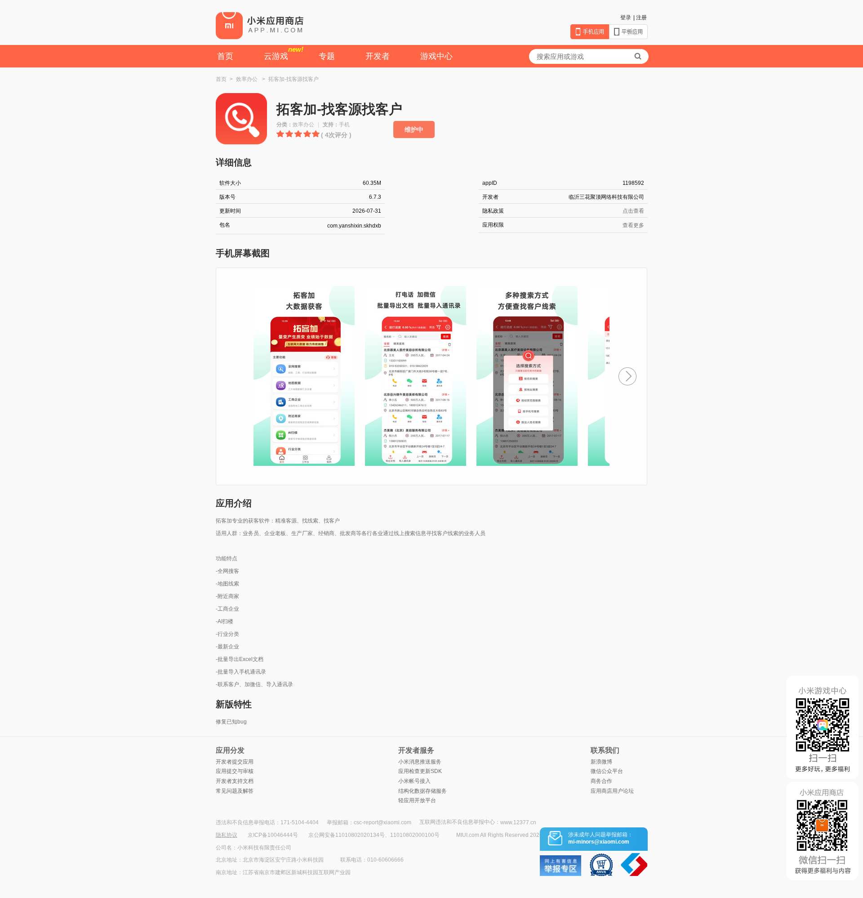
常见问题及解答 (235, 791)
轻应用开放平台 (417, 800)
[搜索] (638, 56)
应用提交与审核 (235, 771)
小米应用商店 (259, 25)
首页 (225, 56)
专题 (327, 56)
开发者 (377, 56)
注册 (641, 17)
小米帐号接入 (414, 781)
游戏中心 (436, 56)
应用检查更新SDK (420, 771)
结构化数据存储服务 (422, 791)
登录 (625, 17)
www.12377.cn (518, 822)
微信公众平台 (607, 771)
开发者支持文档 (235, 781)
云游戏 (283, 53)
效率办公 (247, 79)
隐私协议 (226, 835)
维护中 (414, 129)
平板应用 (628, 31)
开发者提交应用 (235, 762)
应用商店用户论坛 (612, 791)
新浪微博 (601, 762)
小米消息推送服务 (419, 762)
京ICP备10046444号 (273, 835)
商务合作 (601, 781)
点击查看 (633, 211)
